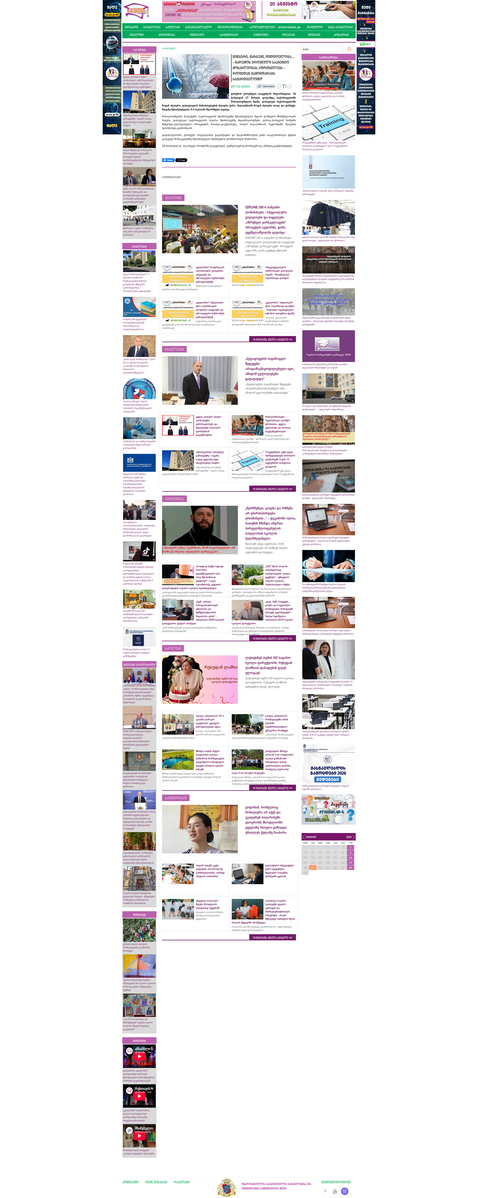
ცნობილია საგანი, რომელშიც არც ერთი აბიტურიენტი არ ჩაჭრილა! (138, 231)
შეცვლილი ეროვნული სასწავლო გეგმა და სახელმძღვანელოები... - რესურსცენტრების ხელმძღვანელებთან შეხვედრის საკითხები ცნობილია (135, 484)
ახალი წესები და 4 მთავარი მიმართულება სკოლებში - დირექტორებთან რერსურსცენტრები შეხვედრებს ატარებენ (139, 157)
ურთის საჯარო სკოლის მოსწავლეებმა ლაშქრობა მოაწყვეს (136, 947)
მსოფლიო (315, 27)
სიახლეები (151, 27)
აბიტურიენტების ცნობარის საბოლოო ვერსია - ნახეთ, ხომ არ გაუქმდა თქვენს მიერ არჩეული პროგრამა (326, 734)
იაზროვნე (261, 35)
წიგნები (314, 35)
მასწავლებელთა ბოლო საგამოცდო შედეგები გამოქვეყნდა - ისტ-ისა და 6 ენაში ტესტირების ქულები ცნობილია (326, 541)
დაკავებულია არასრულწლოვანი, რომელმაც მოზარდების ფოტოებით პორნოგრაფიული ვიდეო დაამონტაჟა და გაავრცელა (139, 529)
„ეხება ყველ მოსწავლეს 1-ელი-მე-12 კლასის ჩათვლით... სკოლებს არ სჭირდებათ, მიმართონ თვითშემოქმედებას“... (139, 366)
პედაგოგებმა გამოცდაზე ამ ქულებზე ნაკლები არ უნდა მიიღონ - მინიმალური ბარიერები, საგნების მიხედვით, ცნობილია (327, 685)
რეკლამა (182, 1182)
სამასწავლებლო (198, 27)
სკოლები (173, 27)
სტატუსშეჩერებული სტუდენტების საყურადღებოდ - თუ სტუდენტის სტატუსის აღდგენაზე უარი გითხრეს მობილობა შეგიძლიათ (328, 279)
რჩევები (288, 35)
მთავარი (131, 27)
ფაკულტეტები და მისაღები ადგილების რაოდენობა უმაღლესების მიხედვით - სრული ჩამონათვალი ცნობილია (137, 780)
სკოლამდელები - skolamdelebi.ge (274, 27)
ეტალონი (136, 35)
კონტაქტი (130, 1182)
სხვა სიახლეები (340, 27)
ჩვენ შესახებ (156, 1182)
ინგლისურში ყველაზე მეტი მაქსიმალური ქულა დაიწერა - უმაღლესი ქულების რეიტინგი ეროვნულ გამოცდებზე (328, 321)
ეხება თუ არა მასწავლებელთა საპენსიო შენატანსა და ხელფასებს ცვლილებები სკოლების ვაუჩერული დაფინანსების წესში (138, 195)
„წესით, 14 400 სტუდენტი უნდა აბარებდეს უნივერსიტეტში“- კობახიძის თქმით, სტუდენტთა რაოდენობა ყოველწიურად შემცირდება (139, 696)
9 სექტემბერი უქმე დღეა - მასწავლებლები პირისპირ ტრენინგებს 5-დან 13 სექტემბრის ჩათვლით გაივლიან (324, 146)
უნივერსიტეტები (230, 27)
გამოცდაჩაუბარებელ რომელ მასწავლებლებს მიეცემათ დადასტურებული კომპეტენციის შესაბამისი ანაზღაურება (324, 450)
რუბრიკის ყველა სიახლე (272, 339)
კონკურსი (341, 35)
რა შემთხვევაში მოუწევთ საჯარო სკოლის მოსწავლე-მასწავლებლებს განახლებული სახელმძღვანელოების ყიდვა (324, 587)
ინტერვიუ (197, 35)
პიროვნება (166, 35)
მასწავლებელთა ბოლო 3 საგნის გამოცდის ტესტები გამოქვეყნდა (136, 652)
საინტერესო (229, 35)
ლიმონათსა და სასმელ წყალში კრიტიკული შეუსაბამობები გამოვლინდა (139, 444)
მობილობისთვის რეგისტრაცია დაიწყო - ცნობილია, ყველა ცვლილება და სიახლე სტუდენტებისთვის (323, 96)
